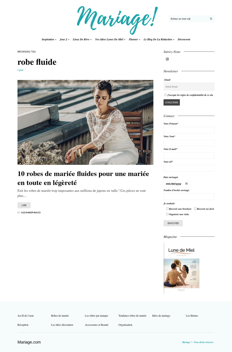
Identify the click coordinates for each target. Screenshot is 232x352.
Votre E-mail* (170, 149)
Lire (24, 205)
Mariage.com (29, 342)
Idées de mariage (161, 315)
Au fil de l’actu (25, 315)
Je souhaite (169, 203)
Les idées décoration (62, 324)
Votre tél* (168, 161)
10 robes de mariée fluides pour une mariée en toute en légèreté (83, 177)
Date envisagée (171, 177)
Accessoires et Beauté (96, 324)
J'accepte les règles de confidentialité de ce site (190, 95)
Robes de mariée (60, 315)
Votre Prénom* (171, 123)
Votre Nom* (169, 136)
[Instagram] (167, 59)
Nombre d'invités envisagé (176, 190)
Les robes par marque (96, 315)
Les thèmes (192, 315)
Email (167, 79)
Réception (22, 324)
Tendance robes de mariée (132, 315)
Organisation (125, 324)
